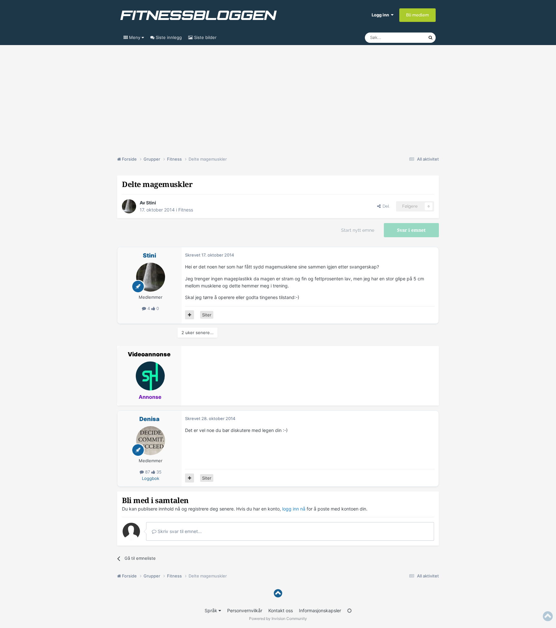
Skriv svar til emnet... (179, 531)
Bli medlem (417, 15)
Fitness (185, 209)
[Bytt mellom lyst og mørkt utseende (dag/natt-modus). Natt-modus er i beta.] (349, 610)
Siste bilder (205, 37)
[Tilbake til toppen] (278, 593)
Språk (211, 610)
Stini (151, 202)
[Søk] (430, 38)
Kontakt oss (280, 610)
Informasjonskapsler (320, 610)
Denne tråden (406, 37)
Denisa (149, 419)
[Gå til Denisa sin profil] (150, 440)
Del (385, 206)
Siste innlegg (168, 37)
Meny (135, 37)
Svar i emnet (411, 230)
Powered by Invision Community (278, 618)
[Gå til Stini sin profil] (129, 206)
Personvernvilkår (244, 610)
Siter (206, 314)
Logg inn (381, 14)
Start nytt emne (357, 230)
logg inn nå (293, 508)
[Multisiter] (189, 314)
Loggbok (150, 478)
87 (147, 471)
